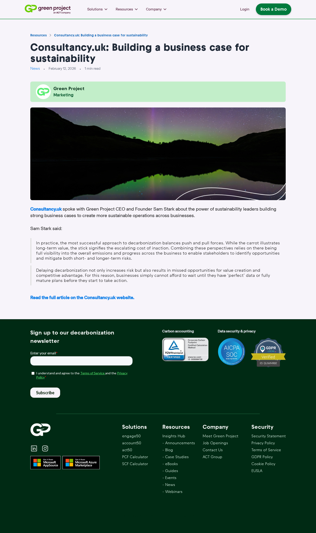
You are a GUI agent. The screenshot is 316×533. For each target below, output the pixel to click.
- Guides (170, 471)
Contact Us (213, 450)
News (35, 68)
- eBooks (170, 464)
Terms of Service (266, 450)
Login (244, 9)
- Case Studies (175, 457)
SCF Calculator (135, 464)
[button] (98, 9)
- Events (169, 478)
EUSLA (256, 471)
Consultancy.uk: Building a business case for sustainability (101, 35)
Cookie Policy (263, 464)
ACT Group (212, 457)
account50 (131, 443)
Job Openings (215, 443)
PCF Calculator (135, 457)
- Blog (167, 450)
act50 (127, 450)
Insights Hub (173, 436)
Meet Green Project (220, 436)
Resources (38, 35)
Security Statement (268, 436)
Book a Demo (273, 9)
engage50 (131, 436)
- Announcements (178, 443)
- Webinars (172, 491)
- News (168, 485)
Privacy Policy (263, 443)
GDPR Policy (262, 457)
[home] (49, 9)
